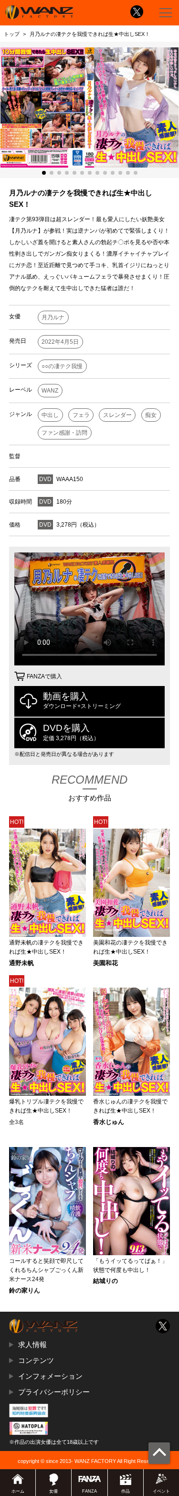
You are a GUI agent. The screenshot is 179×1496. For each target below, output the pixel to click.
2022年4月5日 (60, 341)
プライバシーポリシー (54, 1392)
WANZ (50, 390)
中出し (50, 415)
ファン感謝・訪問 (64, 432)
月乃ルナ (53, 317)
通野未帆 (21, 963)
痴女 (151, 415)
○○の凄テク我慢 (62, 366)
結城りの (105, 1281)
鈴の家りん (24, 1291)
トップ (12, 34)
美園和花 (105, 963)
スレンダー (117, 415)
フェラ (81, 415)
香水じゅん (108, 1122)
